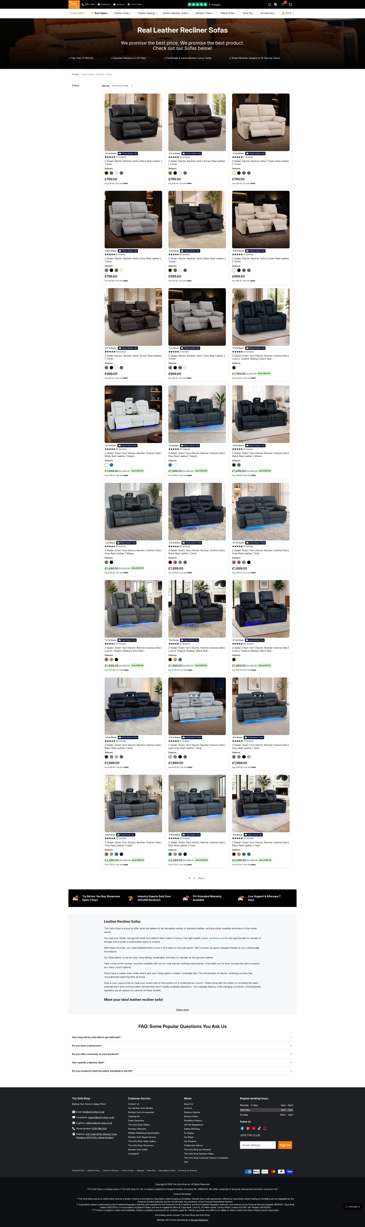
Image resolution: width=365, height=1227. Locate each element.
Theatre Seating (146, 13)
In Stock (188, 1108)
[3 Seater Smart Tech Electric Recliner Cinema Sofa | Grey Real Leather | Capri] (106, 854)
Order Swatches (136, 1120)
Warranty (151, 1170)
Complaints (133, 1153)
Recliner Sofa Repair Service (142, 1137)
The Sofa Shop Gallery (139, 1124)
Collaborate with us (193, 1145)
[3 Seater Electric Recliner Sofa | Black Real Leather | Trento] (170, 270)
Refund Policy (94, 1170)
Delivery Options (192, 1112)
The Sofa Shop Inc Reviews (197, 1149)
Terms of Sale (127, 1170)
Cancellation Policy (167, 1170)
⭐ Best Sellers (99, 13)
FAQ (186, 1162)
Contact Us (133, 1104)
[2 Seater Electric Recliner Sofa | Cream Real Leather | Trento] (116, 173)
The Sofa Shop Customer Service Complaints (206, 1157)
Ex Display (189, 1133)
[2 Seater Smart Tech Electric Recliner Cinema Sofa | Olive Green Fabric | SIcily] (180, 562)
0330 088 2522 (99, 1128)
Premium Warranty (137, 1128)
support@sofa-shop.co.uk (101, 1117)
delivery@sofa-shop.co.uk (99, 1123)
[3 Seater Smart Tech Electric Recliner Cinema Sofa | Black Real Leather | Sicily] (106, 756)
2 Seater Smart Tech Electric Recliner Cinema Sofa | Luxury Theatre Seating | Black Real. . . (260, 357)
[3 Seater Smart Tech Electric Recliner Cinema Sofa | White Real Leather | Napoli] (106, 464)
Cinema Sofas (122, 13)
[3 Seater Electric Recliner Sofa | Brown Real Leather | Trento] (175, 270)
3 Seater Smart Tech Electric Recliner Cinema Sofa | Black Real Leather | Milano (260, 455)
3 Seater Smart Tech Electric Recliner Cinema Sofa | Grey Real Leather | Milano (133, 552)
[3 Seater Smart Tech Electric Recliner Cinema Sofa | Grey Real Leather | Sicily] (121, 756)
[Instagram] (265, 1126)
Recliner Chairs (204, 13)
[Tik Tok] (260, 1126)
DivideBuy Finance (193, 1120)
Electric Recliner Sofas (175, 13)
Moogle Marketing (199, 1220)
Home (75, 74)
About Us (188, 1104)
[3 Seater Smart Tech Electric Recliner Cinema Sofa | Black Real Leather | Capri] (121, 854)
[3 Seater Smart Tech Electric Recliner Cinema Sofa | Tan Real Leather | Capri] (111, 854)
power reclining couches (214, 938)
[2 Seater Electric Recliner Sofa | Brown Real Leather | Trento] (111, 173)
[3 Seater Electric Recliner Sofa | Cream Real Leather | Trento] (180, 270)
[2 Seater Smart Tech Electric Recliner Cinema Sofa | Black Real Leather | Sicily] (170, 562)
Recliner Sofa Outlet (138, 1149)
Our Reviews (190, 1141)
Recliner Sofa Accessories (141, 1112)
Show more (182, 1009)
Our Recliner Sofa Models (140, 1108)
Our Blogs (188, 1137)
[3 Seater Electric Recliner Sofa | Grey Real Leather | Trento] (185, 270)
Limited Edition (77, 13)
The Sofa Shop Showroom (141, 1145)
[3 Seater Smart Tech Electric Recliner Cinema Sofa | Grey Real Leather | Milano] (239, 465)
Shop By (248, 13)
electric (162, 963)
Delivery (140, 1170)
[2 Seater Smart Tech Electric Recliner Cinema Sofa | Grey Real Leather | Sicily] (185, 562)
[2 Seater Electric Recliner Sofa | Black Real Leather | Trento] (106, 173)
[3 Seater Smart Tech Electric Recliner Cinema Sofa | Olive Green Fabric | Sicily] (111, 756)
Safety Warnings (192, 1128)
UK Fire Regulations (193, 1124)
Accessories (267, 13)
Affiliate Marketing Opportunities (144, 1133)
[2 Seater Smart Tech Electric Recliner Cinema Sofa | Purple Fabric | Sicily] (175, 562)
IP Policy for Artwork (188, 1170)
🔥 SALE (287, 13)
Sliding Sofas (227, 13)
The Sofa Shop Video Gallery (142, 1141)
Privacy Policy (78, 1170)
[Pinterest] (248, 1126)
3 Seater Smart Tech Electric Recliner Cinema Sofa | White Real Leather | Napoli (133, 455)
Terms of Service (110, 1170)
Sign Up (285, 1145)
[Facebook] (243, 1126)
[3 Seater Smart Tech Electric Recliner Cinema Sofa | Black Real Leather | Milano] (233, 464)
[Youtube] (254, 1126)
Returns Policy (191, 1116)
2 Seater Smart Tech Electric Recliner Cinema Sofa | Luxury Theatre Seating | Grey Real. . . (133, 649)
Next (201, 878)
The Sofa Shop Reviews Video (199, 1153)
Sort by (106, 86)
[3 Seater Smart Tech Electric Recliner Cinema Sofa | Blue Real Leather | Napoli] (111, 465)
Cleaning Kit (134, 1116)
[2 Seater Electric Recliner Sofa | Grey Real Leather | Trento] (121, 173)
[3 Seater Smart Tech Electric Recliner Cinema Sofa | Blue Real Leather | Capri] (116, 854)
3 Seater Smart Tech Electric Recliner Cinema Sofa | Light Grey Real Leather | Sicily (196, 746)
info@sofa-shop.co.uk (93, 1111)
